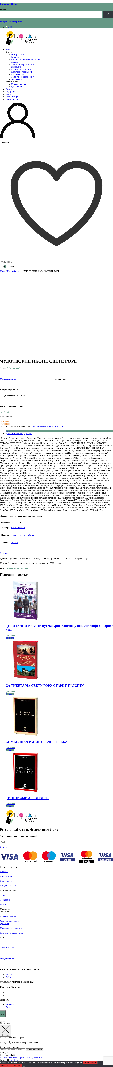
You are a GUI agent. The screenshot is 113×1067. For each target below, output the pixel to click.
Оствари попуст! (8, 379)
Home (2, 271)
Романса (15, 57)
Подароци (10, 91)
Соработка (5, 900)
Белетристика (17, 54)
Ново (8, 49)
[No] (23, 1066)
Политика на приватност (12, 928)
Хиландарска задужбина (22, 535)
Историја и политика (21, 69)
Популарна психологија (22, 72)
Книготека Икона (9, 4)
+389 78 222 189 (7, 947)
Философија (16, 79)
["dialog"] (56, 1041)
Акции (9, 94)
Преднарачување (40, 426)
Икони (9, 89)
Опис (8, 431)
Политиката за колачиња (11, 933)
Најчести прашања (9, 916)
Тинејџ (14, 62)
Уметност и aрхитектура (22, 64)
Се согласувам (90, 1063)
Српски (14, 542)
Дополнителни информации (19, 433)
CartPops (15, 1060)
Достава (4, 553)
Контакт (4, 904)
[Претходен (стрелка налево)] (1, 1021)
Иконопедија (12, 96)
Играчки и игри (18, 84)
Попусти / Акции (8, 885)
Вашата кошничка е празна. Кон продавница (21, 1057)
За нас (3, 895)
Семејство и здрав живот (22, 77)
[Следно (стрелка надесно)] (4, 1021)
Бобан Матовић (14, 368)
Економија (16, 67)
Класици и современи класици (25, 59)
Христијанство (18, 74)
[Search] (108, 14)
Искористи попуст (34, 1050)
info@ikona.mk (7, 958)
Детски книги (17, 87)
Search (3, 9)
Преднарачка (12, 99)
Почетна (4, 871)
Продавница (6, 876)
